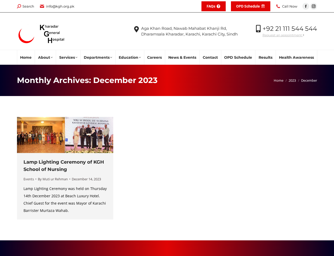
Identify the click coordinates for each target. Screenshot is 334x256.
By (53, 179)
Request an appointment (283, 35)
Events (28, 179)
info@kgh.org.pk (60, 6)
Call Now (289, 6)
